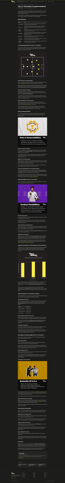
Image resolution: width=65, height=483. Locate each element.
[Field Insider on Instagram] (13, 478)
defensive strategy (28, 104)
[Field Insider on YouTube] (15, 478)
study (31, 247)
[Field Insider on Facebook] (11, 478)
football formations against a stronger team (27, 242)
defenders (23, 83)
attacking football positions (34, 176)
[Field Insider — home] (13, 1)
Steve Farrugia (21, 453)
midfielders (40, 401)
